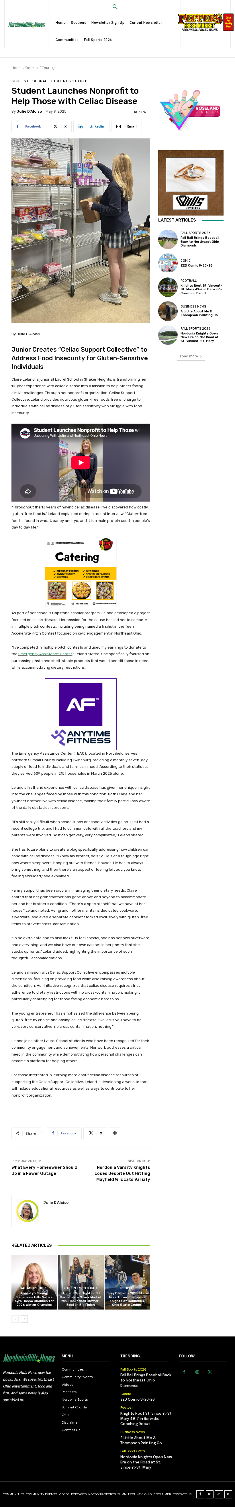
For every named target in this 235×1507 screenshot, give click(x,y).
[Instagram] (197, 1372)
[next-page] (24, 1319)
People (126, 1288)
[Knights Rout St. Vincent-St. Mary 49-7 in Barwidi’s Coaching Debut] (168, 287)
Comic (186, 260)
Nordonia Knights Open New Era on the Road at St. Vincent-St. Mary (200, 337)
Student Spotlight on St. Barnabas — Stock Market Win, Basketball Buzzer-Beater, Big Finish (81, 1299)
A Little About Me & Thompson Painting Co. (200, 313)
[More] (115, 1133)
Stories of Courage (40, 67)
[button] (115, 7)
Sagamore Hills (34, 1288)
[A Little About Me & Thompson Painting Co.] (168, 311)
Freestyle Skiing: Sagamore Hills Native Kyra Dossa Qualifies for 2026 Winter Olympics (34, 1299)
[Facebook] (184, 1372)
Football (189, 280)
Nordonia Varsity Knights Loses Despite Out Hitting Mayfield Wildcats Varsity (122, 1173)
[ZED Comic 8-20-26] (168, 263)
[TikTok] (219, 1494)
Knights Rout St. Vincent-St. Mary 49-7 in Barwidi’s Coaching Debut (201, 289)
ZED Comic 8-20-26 (197, 265)
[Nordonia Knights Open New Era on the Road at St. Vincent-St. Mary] (168, 335)
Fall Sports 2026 (195, 232)
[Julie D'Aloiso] (27, 1210)
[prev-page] (15, 1319)
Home (16, 67)
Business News (193, 306)
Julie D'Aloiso (29, 111)
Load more (189, 356)
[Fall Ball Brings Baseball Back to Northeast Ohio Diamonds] (168, 239)
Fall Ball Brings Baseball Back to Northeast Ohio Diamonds (200, 241)
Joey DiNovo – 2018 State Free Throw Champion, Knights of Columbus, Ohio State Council (127, 1299)
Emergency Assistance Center (45, 654)
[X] (210, 1372)
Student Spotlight (69, 81)
